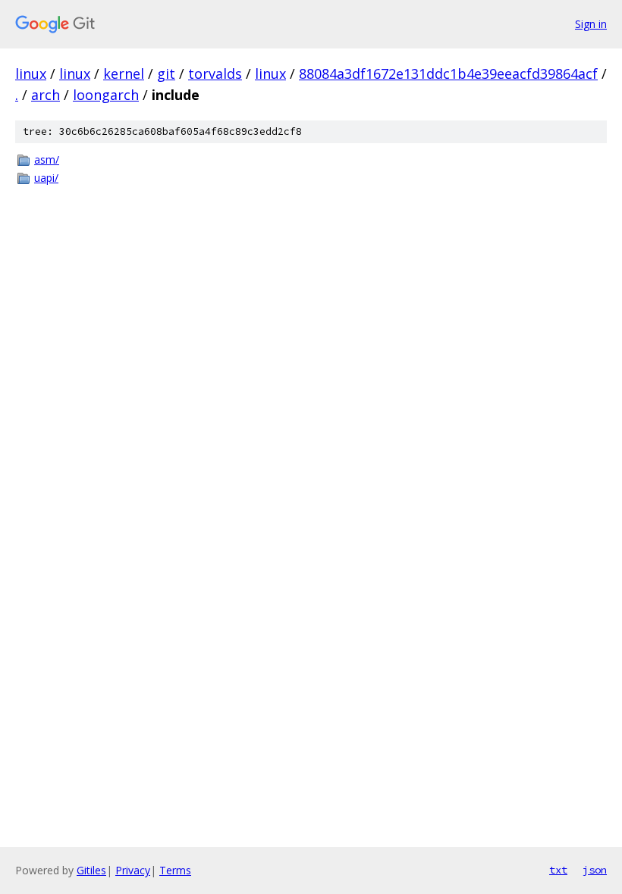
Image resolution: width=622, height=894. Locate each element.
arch (45, 95)
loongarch (106, 95)
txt (558, 870)
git (166, 73)
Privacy (132, 870)
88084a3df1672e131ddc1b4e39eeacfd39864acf (448, 73)
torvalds (215, 73)
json (595, 870)
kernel (123, 73)
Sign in (591, 24)
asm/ (46, 159)
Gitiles (91, 870)
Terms (175, 870)
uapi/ (46, 177)
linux (30, 73)
